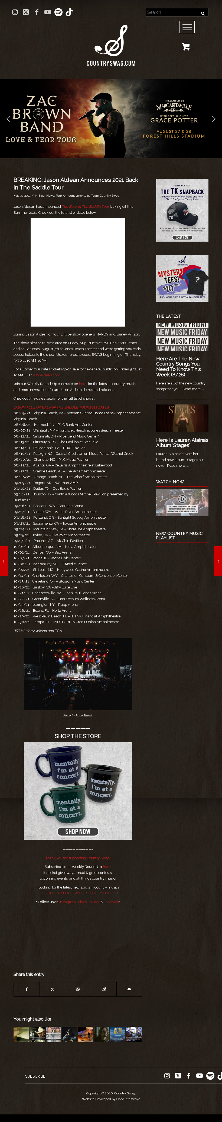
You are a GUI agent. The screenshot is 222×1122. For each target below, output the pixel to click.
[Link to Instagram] (15, 12)
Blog (41, 195)
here (82, 384)
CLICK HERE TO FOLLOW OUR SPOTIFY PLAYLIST (78, 893)
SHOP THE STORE (78, 736)
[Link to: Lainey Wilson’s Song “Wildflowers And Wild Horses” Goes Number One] (85, 1034)
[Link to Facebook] (37, 12)
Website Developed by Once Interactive (111, 1099)
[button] (111, 118)
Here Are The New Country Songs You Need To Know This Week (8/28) (178, 366)
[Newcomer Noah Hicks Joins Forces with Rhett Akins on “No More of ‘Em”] (4, 561)
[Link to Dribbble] (69, 12)
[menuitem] (188, 27)
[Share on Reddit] (103, 989)
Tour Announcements (71, 195)
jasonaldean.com (46, 375)
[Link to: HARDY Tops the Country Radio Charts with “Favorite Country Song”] (69, 1034)
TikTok (82, 902)
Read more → (194, 389)
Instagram (67, 902)
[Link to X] (26, 12)
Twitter (94, 902)
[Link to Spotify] (58, 12)
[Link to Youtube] (47, 12)
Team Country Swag (105, 195)
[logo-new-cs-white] (111, 41)
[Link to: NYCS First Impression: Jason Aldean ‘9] (37, 1034)
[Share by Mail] (129, 989)
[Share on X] (52, 989)
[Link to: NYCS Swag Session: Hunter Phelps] (53, 1034)
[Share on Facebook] (27, 989)
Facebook (111, 902)
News (50, 195)
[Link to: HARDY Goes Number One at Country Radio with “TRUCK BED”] (101, 1034)
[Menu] (187, 27)
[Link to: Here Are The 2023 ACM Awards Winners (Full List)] (117, 1034)
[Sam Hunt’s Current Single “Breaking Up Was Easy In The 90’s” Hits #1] (218, 561)
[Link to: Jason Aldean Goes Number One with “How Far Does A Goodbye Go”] (21, 1034)
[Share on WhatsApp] (78, 989)
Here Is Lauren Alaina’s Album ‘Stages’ (182, 442)
